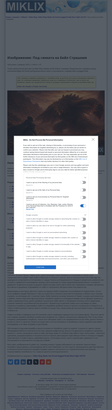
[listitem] (56, 177)
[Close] (94, 140)
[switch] (83, 182)
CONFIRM (40, 267)
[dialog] (56, 205)
